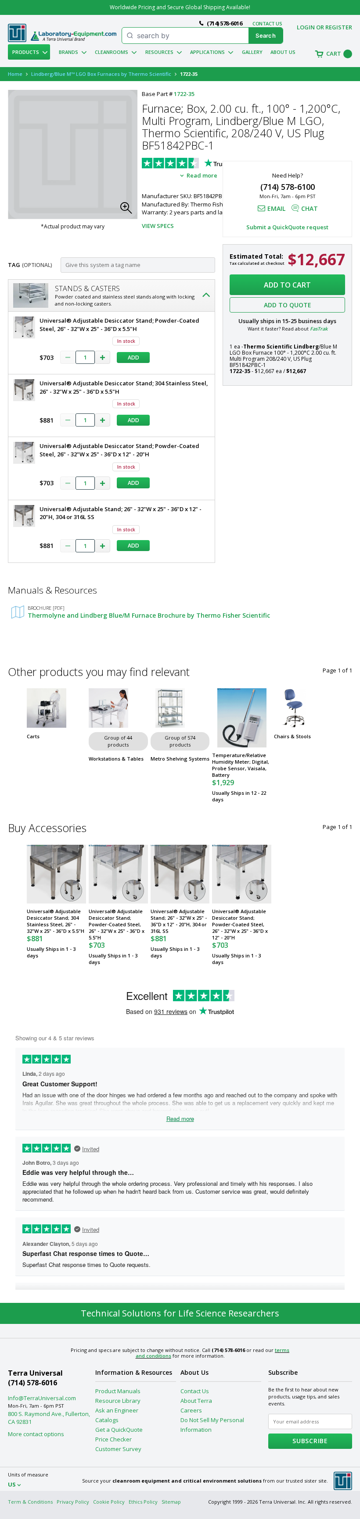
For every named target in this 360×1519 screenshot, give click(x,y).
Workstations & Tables (116, 758)
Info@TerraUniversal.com (42, 1398)
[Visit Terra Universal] (17, 40)
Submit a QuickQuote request (287, 227)
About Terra (196, 1401)
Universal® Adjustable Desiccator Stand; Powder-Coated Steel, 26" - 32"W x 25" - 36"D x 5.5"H (116, 924)
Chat (309, 208)
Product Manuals (117, 1391)
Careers (191, 1410)
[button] (128, 210)
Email (276, 208)
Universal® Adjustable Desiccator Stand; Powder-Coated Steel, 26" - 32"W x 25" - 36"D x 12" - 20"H (240, 924)
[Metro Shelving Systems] (180, 708)
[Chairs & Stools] (303, 708)
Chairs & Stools (292, 736)
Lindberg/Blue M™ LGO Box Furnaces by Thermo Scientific (101, 74)
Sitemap (171, 1501)
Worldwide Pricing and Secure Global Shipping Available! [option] (180, 7)
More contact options (36, 1434)
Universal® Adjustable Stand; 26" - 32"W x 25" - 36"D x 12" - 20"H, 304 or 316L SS (179, 921)
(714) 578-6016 (32, 1382)
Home (15, 74)
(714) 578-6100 (287, 186)
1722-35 (184, 94)
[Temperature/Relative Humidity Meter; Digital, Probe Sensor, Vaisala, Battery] (241, 717)
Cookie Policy (109, 1501)
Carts (33, 736)
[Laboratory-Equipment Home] (73, 36)
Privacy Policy (73, 1501)
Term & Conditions (30, 1501)
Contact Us (194, 1391)
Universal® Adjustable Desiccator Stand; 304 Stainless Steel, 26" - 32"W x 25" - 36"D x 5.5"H (55, 921)
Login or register (324, 27)
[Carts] (56, 708)
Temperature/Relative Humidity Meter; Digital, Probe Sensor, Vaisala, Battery (240, 765)
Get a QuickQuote (119, 1430)
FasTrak (319, 328)
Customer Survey (118, 1449)
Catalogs (107, 1420)
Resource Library (117, 1401)
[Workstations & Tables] (118, 708)
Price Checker (113, 1439)
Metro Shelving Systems (180, 758)
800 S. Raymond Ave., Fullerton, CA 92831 (49, 1418)
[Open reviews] (208, 164)
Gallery (252, 52)
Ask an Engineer (116, 1410)
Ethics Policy (143, 1501)
